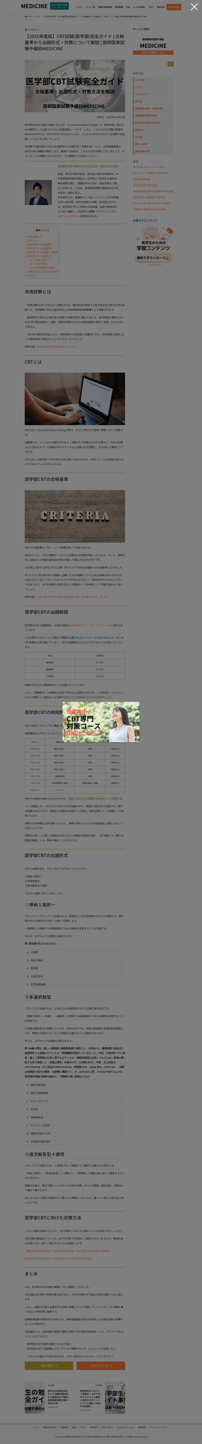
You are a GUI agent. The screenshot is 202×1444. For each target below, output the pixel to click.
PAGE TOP (195, 1430)
